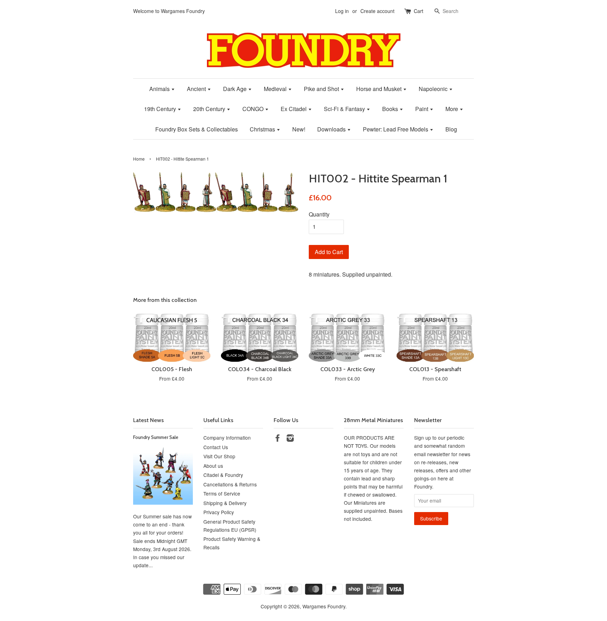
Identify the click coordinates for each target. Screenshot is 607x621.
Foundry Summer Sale (155, 437)
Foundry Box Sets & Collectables (196, 129)
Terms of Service (221, 493)
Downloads (332, 129)
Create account (377, 10)
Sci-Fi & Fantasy (345, 109)
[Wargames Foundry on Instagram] (290, 438)
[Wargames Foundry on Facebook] (277, 438)
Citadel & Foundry (223, 474)
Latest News (148, 420)
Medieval (276, 89)
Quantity (319, 214)
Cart (418, 10)
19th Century (160, 109)
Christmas (263, 129)
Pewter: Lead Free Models (396, 129)
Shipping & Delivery (225, 502)
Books (390, 109)
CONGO (253, 109)
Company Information (227, 437)
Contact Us (215, 447)
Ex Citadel (294, 109)
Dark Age (235, 89)
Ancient (197, 89)
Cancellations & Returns (230, 484)
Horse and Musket (379, 89)
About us (213, 465)
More (452, 109)
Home (139, 159)
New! (298, 129)
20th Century (210, 109)
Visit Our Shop (219, 456)
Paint (422, 109)
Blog (451, 129)
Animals (160, 89)
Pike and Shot (322, 89)
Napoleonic (434, 89)
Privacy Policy (218, 512)
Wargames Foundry (323, 606)
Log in (342, 10)
